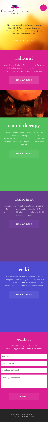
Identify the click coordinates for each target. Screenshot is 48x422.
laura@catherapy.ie (18, 349)
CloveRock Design (27, 416)
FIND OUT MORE (24, 80)
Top (46, 420)
